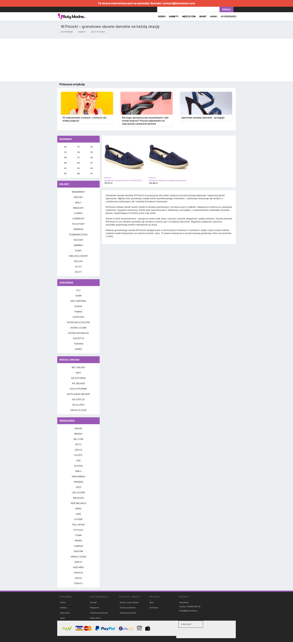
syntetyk (78, 338)
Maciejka (78, 498)
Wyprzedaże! (229, 16)
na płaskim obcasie (78, 394)
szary (78, 250)
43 (78, 168)
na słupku (78, 404)
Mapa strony (95, 618)
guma (78, 295)
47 (91, 173)
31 (78, 146)
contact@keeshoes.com (178, 3)
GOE (78, 460)
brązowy (78, 208)
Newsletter (184, 602)
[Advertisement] (91, 60)
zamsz (78, 349)
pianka (78, 311)
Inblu (78, 471)
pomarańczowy (78, 234)
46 (78, 173)
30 (65, 146)
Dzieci (63, 602)
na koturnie (78, 378)
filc (78, 290)
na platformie (78, 388)
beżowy (78, 197)
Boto (78, 444)
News (78, 508)
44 (91, 168)
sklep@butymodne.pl (188, 610)
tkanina (78, 343)
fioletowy (78, 224)
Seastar (78, 551)
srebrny (78, 245)
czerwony (78, 218)
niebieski (78, 229)
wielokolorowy (78, 256)
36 (65, 157)
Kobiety (63, 607)
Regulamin (94, 607)
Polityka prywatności (99, 613)
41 (91, 162)
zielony (78, 261)
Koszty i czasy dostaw (129, 602)
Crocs (78, 449)
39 (65, 162)
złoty (78, 266)
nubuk (78, 306)
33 (65, 152)
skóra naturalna (78, 333)
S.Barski (78, 546)
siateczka (78, 317)
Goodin (78, 465)
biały (78, 202)
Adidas (78, 428)
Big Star (78, 439)
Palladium (78, 524)
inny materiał (78, 301)
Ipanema (78, 482)
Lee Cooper (78, 492)
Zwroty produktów (128, 607)
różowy (78, 240)
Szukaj (226, 9)
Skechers (78, 567)
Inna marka (78, 476)
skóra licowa (78, 327)
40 (78, 162)
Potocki (78, 530)
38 (91, 157)
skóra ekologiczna (78, 322)
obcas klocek (78, 410)
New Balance (78, 503)
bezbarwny (78, 191)
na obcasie (78, 383)
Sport (62, 618)
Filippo (78, 455)
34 (78, 152)
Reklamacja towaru (128, 613)
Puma (78, 535)
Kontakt (93, 602)
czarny (78, 213)
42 (65, 168)
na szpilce (78, 399)
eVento (78, 583)
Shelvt (78, 562)
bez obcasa (78, 367)
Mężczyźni (65, 613)
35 (91, 152)
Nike (78, 514)
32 (91, 146)
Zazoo (78, 578)
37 (78, 157)
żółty (78, 272)
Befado (78, 433)
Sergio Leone (78, 556)
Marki (213, 16)
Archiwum (154, 607)
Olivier (78, 519)
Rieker (78, 540)
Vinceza (78, 572)
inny (78, 372)
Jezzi (78, 487)
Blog (151, 602)
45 (65, 173)
